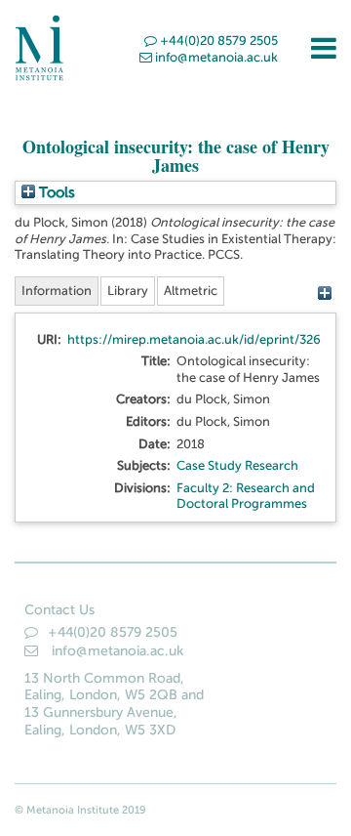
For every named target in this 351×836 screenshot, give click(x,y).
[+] (324, 293)
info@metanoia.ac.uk (216, 57)
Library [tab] (127, 290)
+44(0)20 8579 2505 (219, 40)
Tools (55, 192)
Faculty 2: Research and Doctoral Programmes (245, 496)
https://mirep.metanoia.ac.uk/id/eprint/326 (194, 339)
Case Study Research (237, 465)
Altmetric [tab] (190, 290)
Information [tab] (56, 290)
